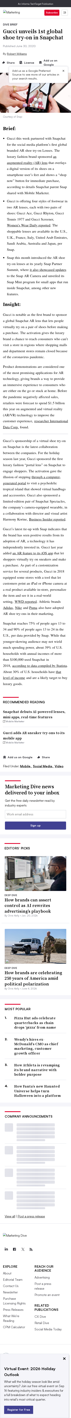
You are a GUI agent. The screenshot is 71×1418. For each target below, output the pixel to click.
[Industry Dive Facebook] (14, 1249)
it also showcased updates (48, 269)
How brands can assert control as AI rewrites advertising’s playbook (28, 905)
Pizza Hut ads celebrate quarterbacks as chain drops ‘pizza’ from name (35, 1023)
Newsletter (10, 1292)
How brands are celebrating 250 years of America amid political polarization (33, 978)
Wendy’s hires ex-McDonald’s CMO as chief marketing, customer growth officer (36, 1046)
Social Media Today (48, 1329)
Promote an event (47, 1295)
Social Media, (43, 766)
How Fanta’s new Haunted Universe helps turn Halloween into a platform (37, 1091)
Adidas (8, 607)
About (7, 1273)
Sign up (35, 825)
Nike (18, 607)
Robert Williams (17, 53)
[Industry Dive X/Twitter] (23, 1249)
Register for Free (18, 1409)
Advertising (42, 1277)
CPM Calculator (14, 1327)
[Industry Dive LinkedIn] (6, 1249)
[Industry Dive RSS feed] (31, 1249)
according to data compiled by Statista (39, 665)
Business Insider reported (47, 519)
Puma (33, 607)
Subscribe (52, 12)
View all (10, 1216)
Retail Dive (42, 1323)
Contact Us (11, 1286)
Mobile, (26, 766)
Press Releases (13, 1310)
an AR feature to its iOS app (32, 553)
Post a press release (31, 1216)
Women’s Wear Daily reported (28, 225)
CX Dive (40, 1317)
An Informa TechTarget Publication (35, 3)
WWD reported (26, 601)
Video (59, 766)
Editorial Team (12, 1280)
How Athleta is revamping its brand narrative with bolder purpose (37, 1070)
